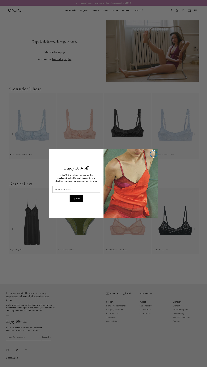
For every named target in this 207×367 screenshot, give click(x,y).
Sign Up (76, 198)
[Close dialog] (153, 154)
